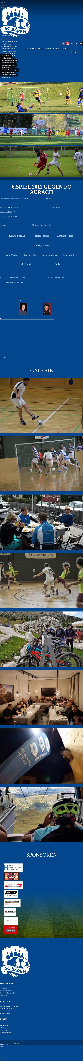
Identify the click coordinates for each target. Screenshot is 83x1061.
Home (27, 49)
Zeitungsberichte (6, 1028)
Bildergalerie (5, 1025)
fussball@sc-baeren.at (11, 1006)
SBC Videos (5, 1030)
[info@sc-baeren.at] (72, 43)
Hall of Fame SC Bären (9, 60)
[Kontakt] (77, 43)
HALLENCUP (57, 49)
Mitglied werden (5, 1013)
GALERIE (66, 49)
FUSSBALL (48, 49)
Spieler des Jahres (8, 72)
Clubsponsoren (77, 52)
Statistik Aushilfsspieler (9, 75)
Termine (33, 49)
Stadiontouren (6, 58)
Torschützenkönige (8, 67)
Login (2, 1046)
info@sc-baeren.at (9, 1008)
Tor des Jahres (6, 70)
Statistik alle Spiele (8, 63)
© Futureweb (14, 1043)
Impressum (4, 1044)
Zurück (4, 357)
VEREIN (41, 49)
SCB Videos (5, 55)
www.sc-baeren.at (9, 1011)
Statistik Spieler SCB (8, 65)
